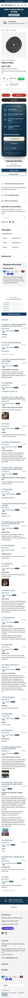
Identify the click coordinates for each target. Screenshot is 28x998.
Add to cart (19, 95)
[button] (22, 5)
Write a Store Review (14, 314)
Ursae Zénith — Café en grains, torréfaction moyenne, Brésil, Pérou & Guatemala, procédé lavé (12, 469)
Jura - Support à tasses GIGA (13, 342)
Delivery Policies (12, 992)
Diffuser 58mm (13, 30)
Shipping (4, 69)
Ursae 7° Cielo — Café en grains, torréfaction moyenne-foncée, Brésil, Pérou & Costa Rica (14, 398)
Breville (7, 30)
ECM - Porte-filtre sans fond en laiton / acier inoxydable (14, 360)
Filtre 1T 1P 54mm (10, 590)
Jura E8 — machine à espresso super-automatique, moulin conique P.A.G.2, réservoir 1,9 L (14, 326)
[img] (14, 297)
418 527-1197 (15, 139)
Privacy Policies (21, 992)
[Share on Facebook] (10, 222)
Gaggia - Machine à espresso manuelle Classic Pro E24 (11, 747)
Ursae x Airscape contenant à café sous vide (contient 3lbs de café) (13, 522)
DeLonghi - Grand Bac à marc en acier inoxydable (14, 504)
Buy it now (14, 100)
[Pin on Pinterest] (13, 222)
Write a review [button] (14, 170)
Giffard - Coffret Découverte (12, 442)
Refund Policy (4, 992)
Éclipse (7, 424)
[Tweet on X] (6, 222)
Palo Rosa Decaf (9, 545)
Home (3, 30)
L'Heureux (7, 990)
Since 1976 (20, 1)
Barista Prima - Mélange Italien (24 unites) (13, 857)
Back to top (14, 907)
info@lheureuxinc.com (11, 958)
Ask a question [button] (14, 174)
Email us (15, 143)
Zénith (6, 877)
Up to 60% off (14, 15)
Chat (15, 148)
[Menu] (25, 5)
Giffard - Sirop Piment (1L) (12, 665)
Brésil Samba (8, 383)
